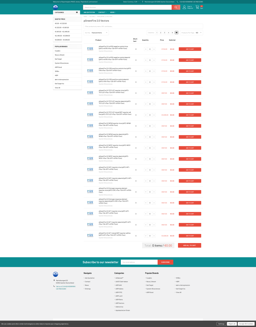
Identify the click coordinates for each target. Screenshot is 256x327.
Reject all (232, 324)
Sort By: (87, 33)
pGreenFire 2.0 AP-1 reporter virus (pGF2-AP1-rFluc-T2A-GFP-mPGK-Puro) (114, 212)
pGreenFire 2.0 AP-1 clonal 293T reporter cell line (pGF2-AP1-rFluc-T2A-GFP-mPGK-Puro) (114, 234)
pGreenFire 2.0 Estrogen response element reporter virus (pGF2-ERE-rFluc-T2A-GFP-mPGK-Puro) (115, 190)
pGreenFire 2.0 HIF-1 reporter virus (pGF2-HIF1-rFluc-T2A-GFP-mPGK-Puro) (114, 168)
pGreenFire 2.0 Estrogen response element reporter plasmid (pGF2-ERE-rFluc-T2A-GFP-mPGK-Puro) (114, 201)
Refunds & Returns (146, 320)
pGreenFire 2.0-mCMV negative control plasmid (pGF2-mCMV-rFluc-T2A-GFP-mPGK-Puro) (114, 58)
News (112, 12)
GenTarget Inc (59, 83)
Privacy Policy (184, 320)
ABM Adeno (119, 289)
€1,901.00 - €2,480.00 (62, 31)
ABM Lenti (119, 296)
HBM (56, 75)
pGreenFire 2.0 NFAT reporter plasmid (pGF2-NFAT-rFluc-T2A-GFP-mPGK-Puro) (114, 157)
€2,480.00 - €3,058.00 (62, 36)
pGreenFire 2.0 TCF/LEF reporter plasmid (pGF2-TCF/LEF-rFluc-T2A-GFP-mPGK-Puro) (115, 102)
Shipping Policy (109, 320)
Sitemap (88, 289)
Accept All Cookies (246, 324)
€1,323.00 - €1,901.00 (62, 27)
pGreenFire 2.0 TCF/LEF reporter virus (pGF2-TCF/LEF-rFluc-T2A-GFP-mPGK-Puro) (114, 91)
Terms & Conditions (71, 320)
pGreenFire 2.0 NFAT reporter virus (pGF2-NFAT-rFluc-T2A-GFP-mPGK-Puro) (115, 146)
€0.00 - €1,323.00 (61, 23)
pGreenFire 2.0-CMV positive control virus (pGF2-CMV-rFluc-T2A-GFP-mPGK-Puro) (115, 69)
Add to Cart (190, 49)
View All (57, 88)
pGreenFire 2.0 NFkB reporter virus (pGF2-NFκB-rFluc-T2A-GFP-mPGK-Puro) (115, 124)
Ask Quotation (89, 12)
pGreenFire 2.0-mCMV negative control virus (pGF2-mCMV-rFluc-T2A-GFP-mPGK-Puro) (113, 47)
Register (190, 8)
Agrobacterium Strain (123, 310)
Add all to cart (189, 245)
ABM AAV (119, 285)
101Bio (57, 71)
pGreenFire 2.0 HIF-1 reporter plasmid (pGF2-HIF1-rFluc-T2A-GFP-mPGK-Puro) (115, 179)
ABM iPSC (119, 292)
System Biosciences (62, 63)
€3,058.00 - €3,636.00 (62, 40)
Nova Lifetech (59, 55)
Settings (221, 324)
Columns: (151, 32)
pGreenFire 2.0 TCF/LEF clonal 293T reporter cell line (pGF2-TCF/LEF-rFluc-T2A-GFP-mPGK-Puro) (115, 113)
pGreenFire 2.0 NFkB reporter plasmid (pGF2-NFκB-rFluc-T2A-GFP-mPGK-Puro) (114, 135)
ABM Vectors (120, 303)
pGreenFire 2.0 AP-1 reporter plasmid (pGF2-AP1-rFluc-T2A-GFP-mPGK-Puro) (115, 223)
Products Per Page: (188, 33)
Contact (101, 12)
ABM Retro (119, 299)
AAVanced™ (119, 278)
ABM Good (58, 67)
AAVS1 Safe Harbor (122, 281)
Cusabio (57, 51)
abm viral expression (62, 79)
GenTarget (58, 59)
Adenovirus (119, 307)
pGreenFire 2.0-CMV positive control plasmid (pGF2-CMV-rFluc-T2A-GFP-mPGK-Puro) (113, 80)
